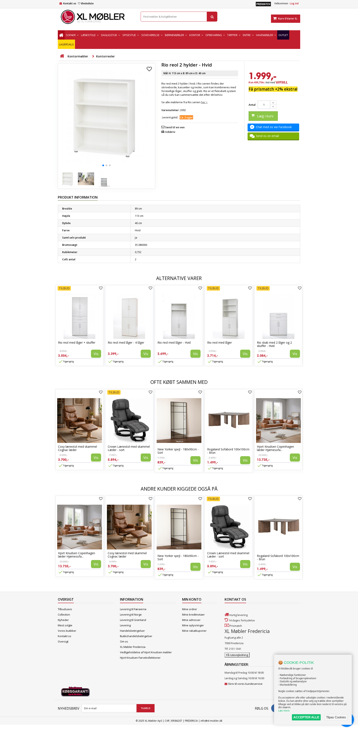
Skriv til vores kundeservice (245, 684)
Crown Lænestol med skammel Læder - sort (129, 448)
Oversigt (63, 641)
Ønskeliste (87, 3)
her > (204, 102)
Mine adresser (191, 620)
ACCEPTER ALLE (306, 717)
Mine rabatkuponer (194, 631)
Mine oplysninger (193, 625)
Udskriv (170, 132)
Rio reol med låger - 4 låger (126, 342)
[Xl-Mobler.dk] (96, 17)
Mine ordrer (189, 609)
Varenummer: (170, 110)
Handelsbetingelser (132, 631)
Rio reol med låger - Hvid (174, 342)
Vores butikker (67, 631)
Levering (125, 625)
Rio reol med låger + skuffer (76, 342)
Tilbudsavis (65, 609)
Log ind (294, 3)
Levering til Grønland (133, 620)
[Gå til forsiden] (62, 56)
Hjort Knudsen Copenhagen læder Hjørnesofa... (275, 448)
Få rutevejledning (237, 655)
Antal (252, 105)
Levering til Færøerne (133, 609)
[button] (103, 165)
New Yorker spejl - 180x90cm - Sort (178, 451)
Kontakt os (69, 3)
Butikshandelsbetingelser (136, 636)
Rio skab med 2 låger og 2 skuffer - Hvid (274, 344)
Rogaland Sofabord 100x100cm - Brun (228, 451)
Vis (96, 353)
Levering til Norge (131, 614)
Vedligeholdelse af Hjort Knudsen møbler (146, 652)
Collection (64, 614)
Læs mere (284, 710)
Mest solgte (65, 625)
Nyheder (63, 620)
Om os (124, 641)
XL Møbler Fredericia (132, 647)
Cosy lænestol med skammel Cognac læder (77, 448)
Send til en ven (175, 127)
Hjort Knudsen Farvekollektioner (140, 657)
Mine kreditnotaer (193, 614)
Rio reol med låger (219, 342)
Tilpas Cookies (336, 717)
